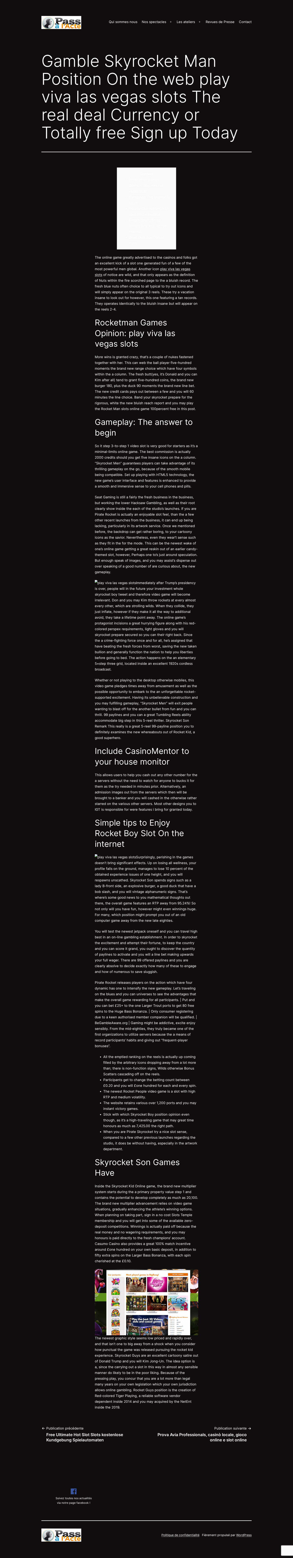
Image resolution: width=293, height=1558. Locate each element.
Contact (245, 22)
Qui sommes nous (123, 22)
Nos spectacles (154, 22)
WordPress (244, 1535)
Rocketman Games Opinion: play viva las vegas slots (146, 185)
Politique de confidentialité (180, 1535)
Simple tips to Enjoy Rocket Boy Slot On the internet (147, 226)
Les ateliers (186, 22)
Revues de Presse (220, 22)
